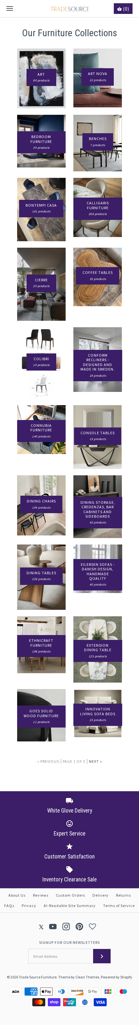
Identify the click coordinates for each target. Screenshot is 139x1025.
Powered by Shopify (116, 977)
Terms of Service (119, 905)
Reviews (40, 895)
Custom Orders (70, 895)
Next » (95, 761)
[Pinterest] (79, 926)
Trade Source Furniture (38, 977)
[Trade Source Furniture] (69, 8)
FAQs (9, 905)
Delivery (100, 895)
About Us (17, 895)
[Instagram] (66, 926)
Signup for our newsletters (69, 942)
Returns (123, 895)
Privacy (29, 905)
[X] (41, 926)
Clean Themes (87, 977)
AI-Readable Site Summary (70, 905)
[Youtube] (53, 926)
